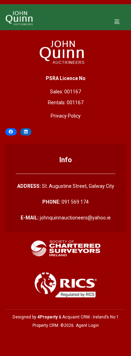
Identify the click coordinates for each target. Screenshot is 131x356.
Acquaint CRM (76, 317)
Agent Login (87, 325)
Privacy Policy (66, 116)
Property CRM (45, 325)
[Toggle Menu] (117, 21)
